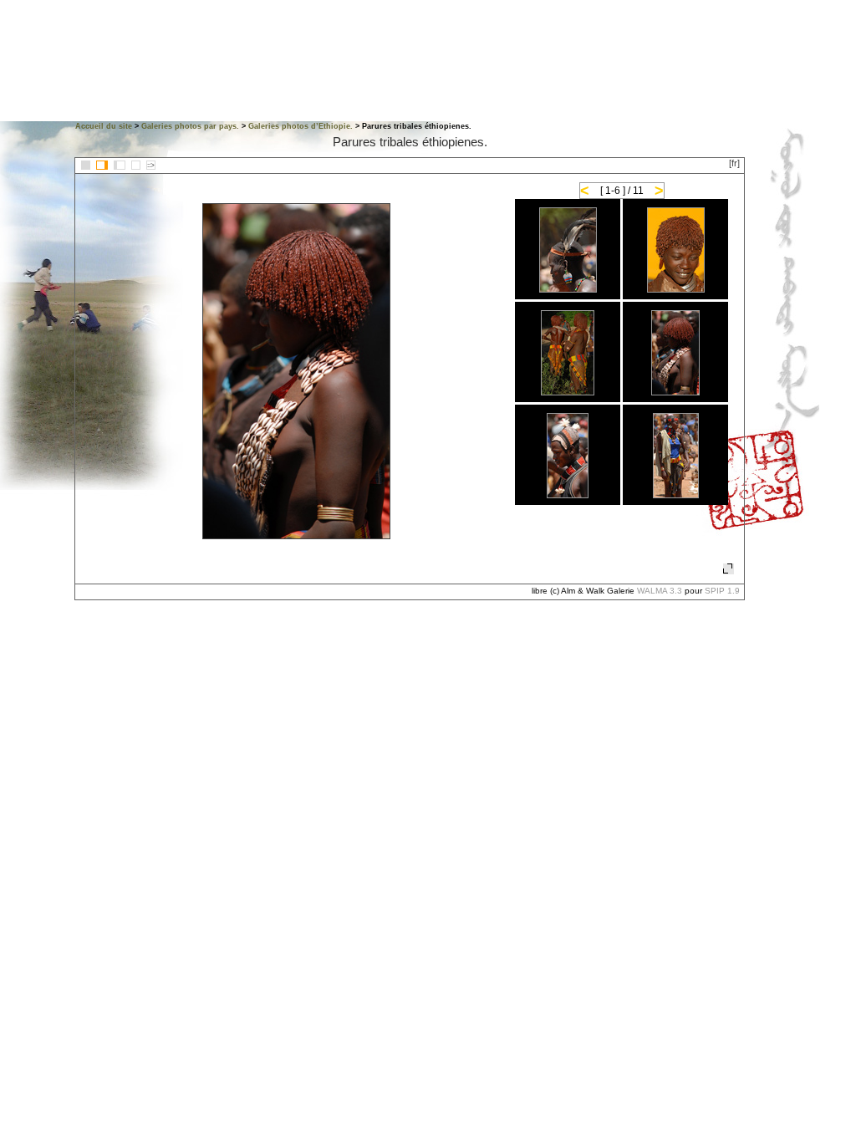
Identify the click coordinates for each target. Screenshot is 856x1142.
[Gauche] (102, 165)
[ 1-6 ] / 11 (622, 190)
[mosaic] (85, 165)
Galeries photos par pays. (190, 126)
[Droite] (119, 165)
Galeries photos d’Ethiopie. (300, 126)
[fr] (734, 163)
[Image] (135, 165)
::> (151, 165)
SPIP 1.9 (722, 590)
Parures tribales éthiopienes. (410, 142)
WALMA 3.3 (659, 590)
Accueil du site (103, 126)
